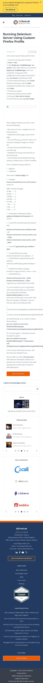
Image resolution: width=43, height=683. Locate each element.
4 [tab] (25, 451)
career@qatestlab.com (24, 546)
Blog (13, 15)
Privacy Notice (21, 673)
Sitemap (21, 584)
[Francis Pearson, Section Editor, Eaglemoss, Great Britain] (9, 427)
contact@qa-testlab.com (21, 543)
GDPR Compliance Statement (21, 676)
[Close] (40, 2)
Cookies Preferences (21, 679)
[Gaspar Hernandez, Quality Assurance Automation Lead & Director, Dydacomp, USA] (9, 444)
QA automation (29, 357)
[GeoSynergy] (21, 481)
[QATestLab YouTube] (23, 552)
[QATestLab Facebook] (19, 552)
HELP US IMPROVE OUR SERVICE (21, 558)
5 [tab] (27, 451)
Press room (19, 15)
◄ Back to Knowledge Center (14, 383)
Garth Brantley (17, 434)
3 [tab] (21, 451)
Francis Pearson (18, 425)
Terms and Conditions (25, 670)
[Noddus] (21, 505)
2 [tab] (19, 451)
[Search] (37, 388)
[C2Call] (21, 469)
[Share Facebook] (29, 52)
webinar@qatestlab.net (25, 549)
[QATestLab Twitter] (26, 552)
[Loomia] (21, 493)
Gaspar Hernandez (19, 443)
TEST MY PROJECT (18, 374)
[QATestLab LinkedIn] (17, 552)
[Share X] (35, 52)
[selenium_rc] (21, 107)
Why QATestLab (21, 570)
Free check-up (10, 10)
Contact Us (27, 15)
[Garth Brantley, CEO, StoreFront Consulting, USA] (9, 436)
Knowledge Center (21, 573)
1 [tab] (15, 451)
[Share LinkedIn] (32, 52)
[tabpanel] (21, 435)
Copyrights (13, 670)
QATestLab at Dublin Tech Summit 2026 (21, 411)
